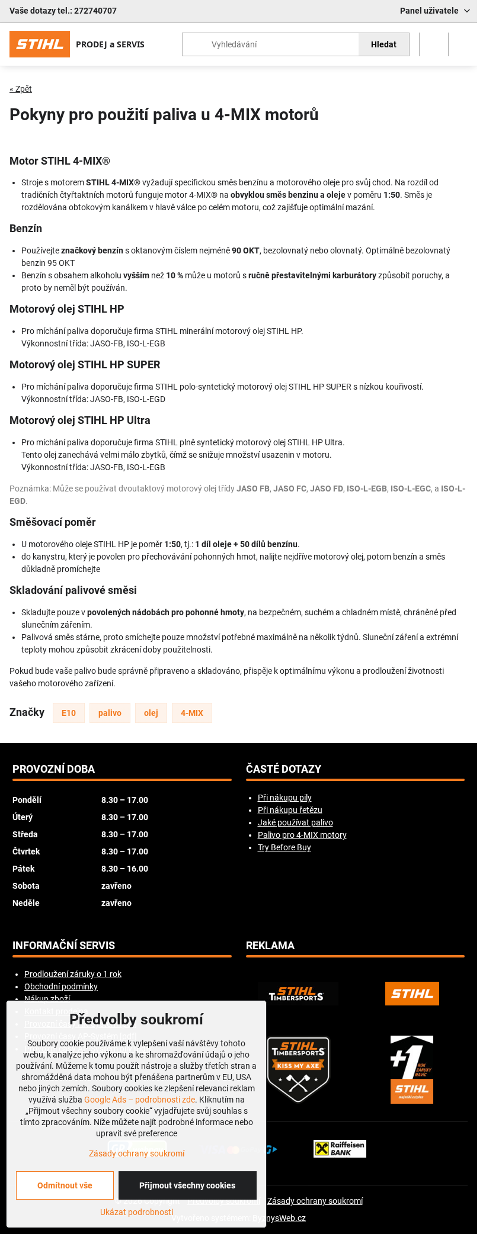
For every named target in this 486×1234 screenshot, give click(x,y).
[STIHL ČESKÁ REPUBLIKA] (412, 993)
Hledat (384, 44)
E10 (69, 713)
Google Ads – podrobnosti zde (139, 1099)
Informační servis (63, 946)
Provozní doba (53, 769)
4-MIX (192, 713)
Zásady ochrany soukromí (315, 1201)
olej (151, 713)
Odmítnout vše (64, 1185)
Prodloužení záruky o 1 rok (73, 974)
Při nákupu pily (285, 797)
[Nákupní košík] (434, 44)
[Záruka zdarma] (412, 1070)
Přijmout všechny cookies (187, 1185)
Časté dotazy (283, 769)
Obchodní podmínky (61, 986)
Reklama (270, 946)
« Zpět (20, 89)
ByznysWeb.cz (279, 1218)
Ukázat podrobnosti (136, 1212)
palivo (110, 713)
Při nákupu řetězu (290, 810)
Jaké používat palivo (295, 822)
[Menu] (463, 44)
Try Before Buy (284, 847)
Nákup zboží (47, 999)
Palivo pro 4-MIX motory (302, 835)
